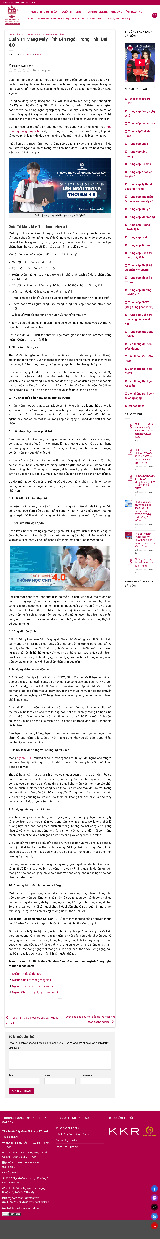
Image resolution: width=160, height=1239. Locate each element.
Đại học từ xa (135, 405)
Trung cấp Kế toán (139, 245)
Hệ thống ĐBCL (76, 18)
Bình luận (15, 1047)
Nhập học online (96, 12)
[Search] (155, 15)
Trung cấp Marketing (141, 217)
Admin (38, 55)
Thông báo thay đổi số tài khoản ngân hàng (144, 562)
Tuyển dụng (111, 18)
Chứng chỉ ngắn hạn (67, 1146)
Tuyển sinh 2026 (70, 12)
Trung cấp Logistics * (141, 123)
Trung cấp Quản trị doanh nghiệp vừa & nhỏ (138, 319)
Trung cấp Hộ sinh (139, 164)
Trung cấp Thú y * (138, 209)
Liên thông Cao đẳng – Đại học (73, 1134)
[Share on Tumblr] (75, 1004)
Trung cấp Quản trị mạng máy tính (45, 34)
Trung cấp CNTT (17, 34)
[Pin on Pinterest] (57, 1004)
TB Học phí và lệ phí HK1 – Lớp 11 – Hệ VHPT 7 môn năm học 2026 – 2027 (145, 430)
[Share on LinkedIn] (69, 1004)
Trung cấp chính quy (67, 1127)
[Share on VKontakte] (63, 1004)
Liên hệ (125, 18)
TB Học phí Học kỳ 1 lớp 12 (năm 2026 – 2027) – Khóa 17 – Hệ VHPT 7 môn (144, 456)
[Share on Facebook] (45, 1004)
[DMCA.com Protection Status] (11, 1213)
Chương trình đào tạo (126, 12)
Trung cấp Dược (137, 143)
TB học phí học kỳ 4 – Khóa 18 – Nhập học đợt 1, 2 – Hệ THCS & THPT (145, 482)
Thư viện (95, 18)
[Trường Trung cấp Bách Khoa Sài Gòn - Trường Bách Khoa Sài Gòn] (12, 15)
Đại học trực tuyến (66, 1140)
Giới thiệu (50, 12)
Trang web (86, 1075)
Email (47, 1075)
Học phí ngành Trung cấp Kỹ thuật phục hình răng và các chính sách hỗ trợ (145, 540)
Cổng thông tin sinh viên (45, 18)
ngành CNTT (25, 758)
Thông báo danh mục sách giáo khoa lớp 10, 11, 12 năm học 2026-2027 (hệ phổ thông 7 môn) (144, 511)
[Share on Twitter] (51, 1004)
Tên (11, 1075)
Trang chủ (34, 12)
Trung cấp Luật (137, 237)
